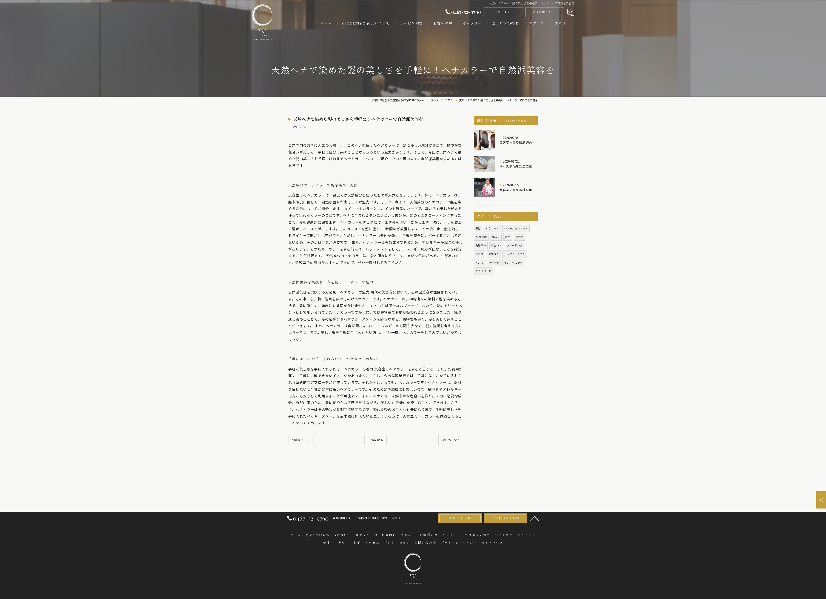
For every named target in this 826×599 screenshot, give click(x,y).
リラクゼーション (514, 254)
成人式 (496, 236)
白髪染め (480, 245)
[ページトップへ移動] (534, 518)
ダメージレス (514, 245)
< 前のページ (300, 440)
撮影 (478, 228)
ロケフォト (492, 228)
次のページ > (450, 440)
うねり (479, 254)
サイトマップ (492, 543)
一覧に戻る (375, 440)
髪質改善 (494, 254)
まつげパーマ (483, 271)
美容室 (520, 236)
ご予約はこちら (543, 12)
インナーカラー (513, 262)
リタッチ (494, 262)
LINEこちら (502, 12)
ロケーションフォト (516, 228)
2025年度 (481, 236)
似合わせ (496, 245)
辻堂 (507, 236)
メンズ (479, 262)
